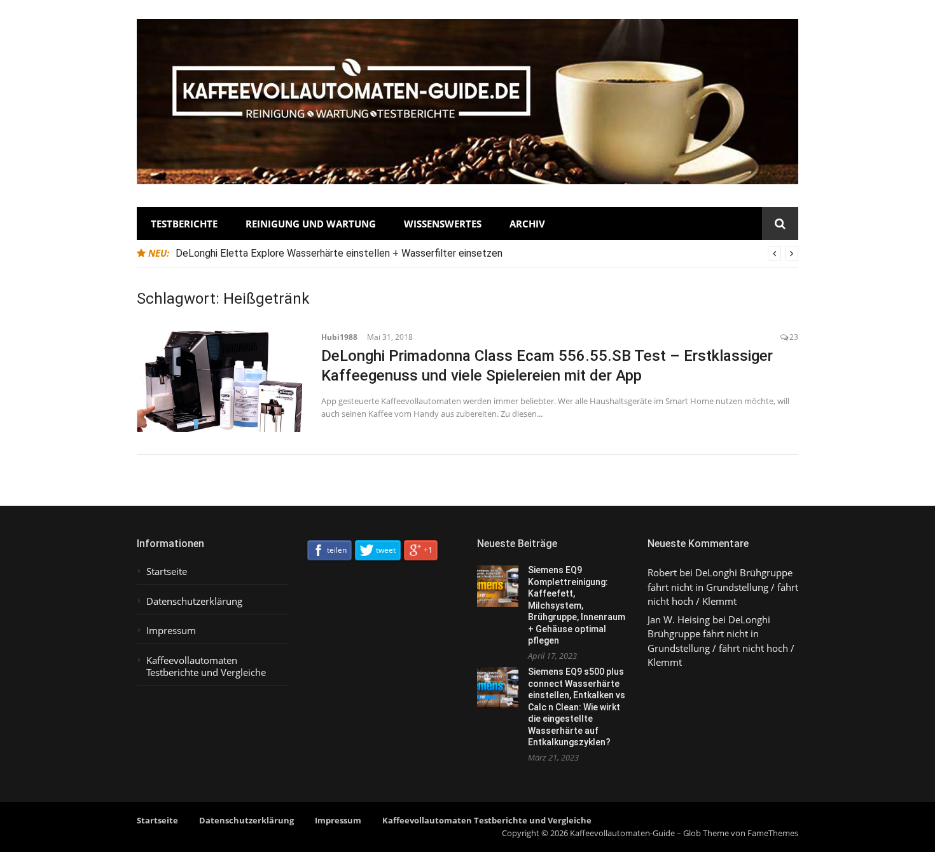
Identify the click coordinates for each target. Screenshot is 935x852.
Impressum (171, 631)
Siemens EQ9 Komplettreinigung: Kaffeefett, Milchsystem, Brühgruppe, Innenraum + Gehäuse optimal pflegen (576, 605)
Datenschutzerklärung (194, 601)
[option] (487, 253)
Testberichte (184, 223)
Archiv (527, 223)
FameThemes (772, 833)
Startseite (166, 571)
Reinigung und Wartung (311, 223)
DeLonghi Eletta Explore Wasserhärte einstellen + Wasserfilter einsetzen (339, 253)
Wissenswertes (442, 223)
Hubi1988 (339, 337)
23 (793, 337)
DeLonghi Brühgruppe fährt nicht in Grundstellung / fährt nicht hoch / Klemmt (723, 586)
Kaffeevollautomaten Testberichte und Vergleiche (206, 666)
